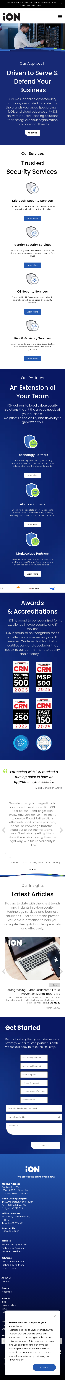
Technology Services (13, 1248)
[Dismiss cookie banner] (55, 1317)
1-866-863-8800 (10, 1231)
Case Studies (9, 1305)
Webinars (7, 1292)
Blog (4, 1302)
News (4, 1308)
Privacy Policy (16, 1359)
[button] (30, 869)
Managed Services (12, 1251)
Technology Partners (13, 1265)
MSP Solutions (9, 1268)
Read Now (36, 5)
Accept (44, 1367)
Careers (6, 1281)
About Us (32, 132)
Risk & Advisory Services (14, 1244)
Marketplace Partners (13, 1261)
